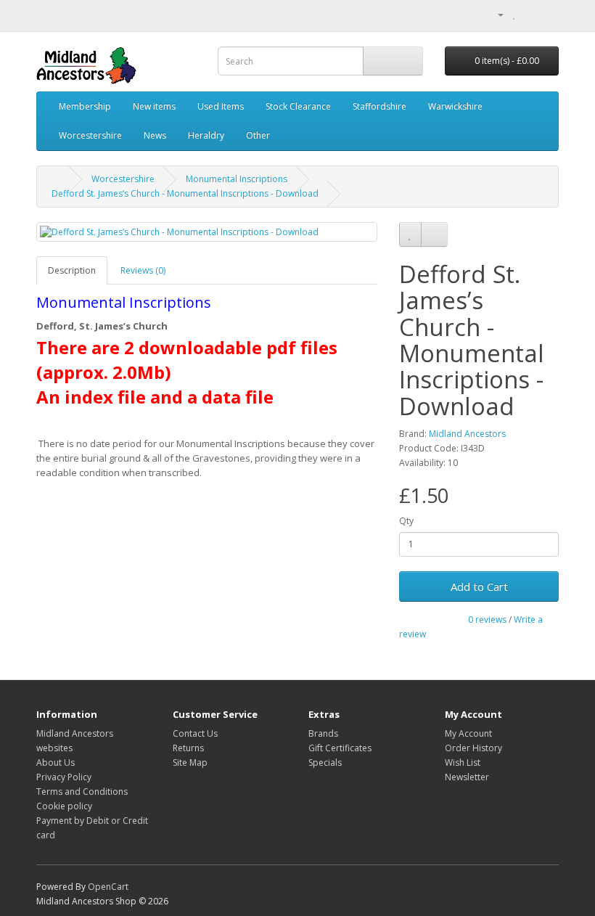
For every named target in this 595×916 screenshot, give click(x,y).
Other (258, 135)
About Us (55, 762)
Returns (188, 748)
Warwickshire (455, 106)
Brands (323, 733)
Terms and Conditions (82, 791)
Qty (406, 521)
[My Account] (495, 14)
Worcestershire (90, 135)
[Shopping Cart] (530, 14)
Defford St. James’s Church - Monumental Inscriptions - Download (185, 193)
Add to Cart (479, 586)
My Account (468, 733)
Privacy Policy (63, 777)
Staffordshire (379, 106)
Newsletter (467, 777)
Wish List (462, 762)
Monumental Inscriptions (236, 179)
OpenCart (108, 886)
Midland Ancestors (467, 434)
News (155, 135)
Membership (85, 106)
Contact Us (195, 733)
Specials (325, 762)
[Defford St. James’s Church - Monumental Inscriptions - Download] (206, 232)
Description (72, 270)
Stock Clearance (298, 106)
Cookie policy (64, 806)
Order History (473, 748)
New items (154, 106)
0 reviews (487, 619)
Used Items (220, 106)
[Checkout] (547, 14)
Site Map (190, 762)
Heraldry (206, 135)
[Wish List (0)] (515, 14)
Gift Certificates (340, 748)
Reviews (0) (142, 270)
